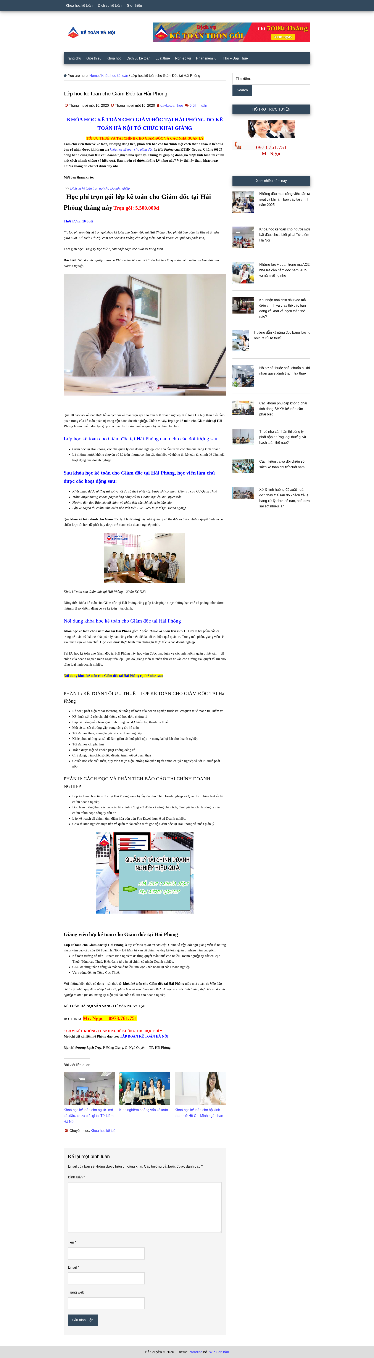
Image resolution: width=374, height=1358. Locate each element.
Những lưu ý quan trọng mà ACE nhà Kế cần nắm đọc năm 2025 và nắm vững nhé (284, 270)
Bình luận (76, 1177)
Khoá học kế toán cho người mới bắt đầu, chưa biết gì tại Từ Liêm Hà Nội (89, 1115)
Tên (72, 1242)
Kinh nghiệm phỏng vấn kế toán (143, 1110)
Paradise (195, 1352)
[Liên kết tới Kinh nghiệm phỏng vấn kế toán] (145, 1075)
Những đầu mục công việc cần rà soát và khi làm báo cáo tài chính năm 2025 (284, 199)
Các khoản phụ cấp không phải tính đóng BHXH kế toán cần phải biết (283, 408)
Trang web (76, 1292)
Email (73, 1267)
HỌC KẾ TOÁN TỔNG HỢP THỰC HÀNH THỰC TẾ (93, 32)
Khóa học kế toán (104, 1131)
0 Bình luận (198, 105)
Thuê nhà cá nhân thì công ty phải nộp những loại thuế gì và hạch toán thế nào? (282, 437)
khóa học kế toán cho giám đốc (131, 149)
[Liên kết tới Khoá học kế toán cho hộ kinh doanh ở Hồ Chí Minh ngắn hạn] (200, 1075)
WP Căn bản (219, 1352)
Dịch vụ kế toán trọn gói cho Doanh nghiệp (100, 188)
